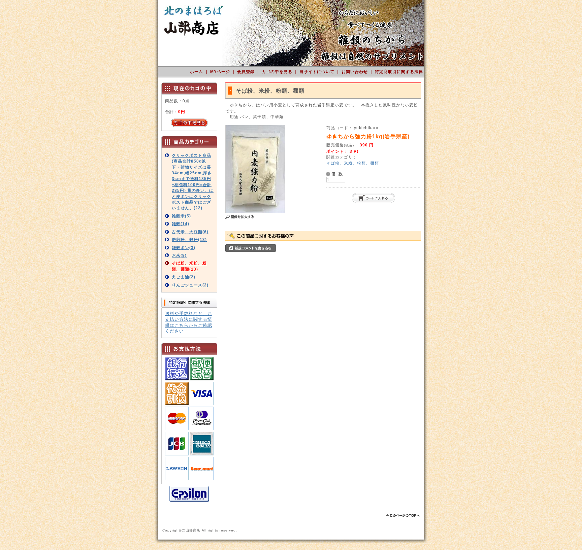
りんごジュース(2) (190, 285)
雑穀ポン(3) (183, 247)
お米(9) (179, 255)
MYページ (220, 71)
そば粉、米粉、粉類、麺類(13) (189, 266)
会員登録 (246, 71)
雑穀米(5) (181, 216)
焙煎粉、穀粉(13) (189, 239)
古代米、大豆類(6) (190, 232)
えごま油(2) (183, 277)
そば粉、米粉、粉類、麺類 (352, 163)
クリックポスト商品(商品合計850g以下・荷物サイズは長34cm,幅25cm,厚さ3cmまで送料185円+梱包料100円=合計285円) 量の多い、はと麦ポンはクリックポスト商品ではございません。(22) (193, 181)
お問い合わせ (355, 71)
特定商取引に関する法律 (399, 71)
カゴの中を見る (278, 71)
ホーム (197, 71)
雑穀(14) (180, 223)
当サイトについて (317, 71)
